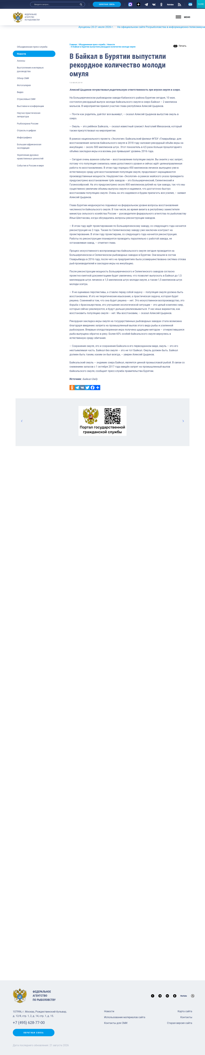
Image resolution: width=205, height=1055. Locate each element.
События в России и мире (30, 165)
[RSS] (179, 4)
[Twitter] (87, 387)
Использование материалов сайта (124, 1017)
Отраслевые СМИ (26, 99)
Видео (20, 92)
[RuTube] (170, 4)
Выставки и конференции (30, 106)
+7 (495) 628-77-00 (29, 1022)
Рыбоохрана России (27, 123)
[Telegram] (146, 4)
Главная (73, 44)
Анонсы (21, 60)
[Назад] (22, 421)
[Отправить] (97, 387)
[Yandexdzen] (138, 4)
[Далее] (183, 421)
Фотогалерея (24, 85)
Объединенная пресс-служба (32, 47)
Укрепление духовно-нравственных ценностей (30, 157)
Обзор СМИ (23, 78)
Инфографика (24, 137)
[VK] (154, 4)
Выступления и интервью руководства (30, 69)
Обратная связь (107, 4)
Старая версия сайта (179, 1023)
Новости (21, 54)
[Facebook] (92, 387)
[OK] (161, 4)
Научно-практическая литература (28, 115)
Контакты (186, 1017)
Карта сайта (185, 1011)
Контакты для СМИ (115, 1023)
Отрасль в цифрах (26, 130)
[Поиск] (81, 4)
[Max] (130, 4)
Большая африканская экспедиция (29, 146)
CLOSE (201, 4)
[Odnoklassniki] (72, 387)
